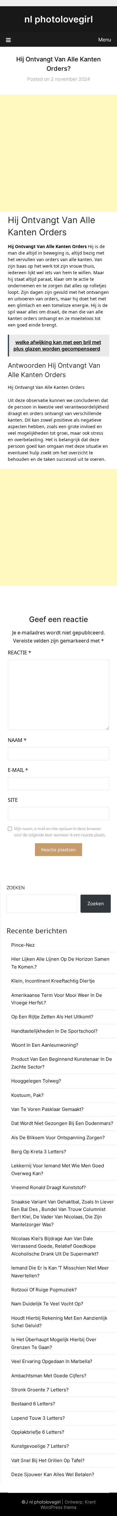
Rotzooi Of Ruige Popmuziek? (44, 1290)
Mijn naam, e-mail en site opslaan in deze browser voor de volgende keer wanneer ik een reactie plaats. (60, 832)
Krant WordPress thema (68, 1504)
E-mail (18, 770)
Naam (17, 740)
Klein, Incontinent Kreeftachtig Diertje (53, 981)
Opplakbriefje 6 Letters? (37, 1432)
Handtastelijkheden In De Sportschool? (54, 1031)
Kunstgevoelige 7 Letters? (40, 1446)
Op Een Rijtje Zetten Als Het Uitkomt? (52, 1017)
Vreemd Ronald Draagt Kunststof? (48, 1187)
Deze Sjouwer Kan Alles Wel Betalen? (52, 1474)
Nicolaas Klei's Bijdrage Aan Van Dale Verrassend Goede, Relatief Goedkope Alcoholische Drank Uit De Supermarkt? (55, 1246)
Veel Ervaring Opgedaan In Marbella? (51, 1361)
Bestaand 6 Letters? (33, 1404)
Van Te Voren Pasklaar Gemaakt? (47, 1109)
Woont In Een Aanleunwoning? (44, 1045)
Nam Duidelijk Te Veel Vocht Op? (47, 1304)
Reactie (19, 652)
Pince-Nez (23, 945)
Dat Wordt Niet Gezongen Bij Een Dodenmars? (62, 1123)
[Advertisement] (58, 153)
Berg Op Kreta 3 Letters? (38, 1152)
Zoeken (16, 888)
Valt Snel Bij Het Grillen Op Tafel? (48, 1460)
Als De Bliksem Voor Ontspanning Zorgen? (58, 1138)
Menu (104, 39)
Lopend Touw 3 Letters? (38, 1418)
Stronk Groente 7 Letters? (40, 1390)
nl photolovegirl (58, 19)
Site (13, 799)
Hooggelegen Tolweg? (36, 1081)
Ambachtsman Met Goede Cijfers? (48, 1376)
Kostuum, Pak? (27, 1095)
